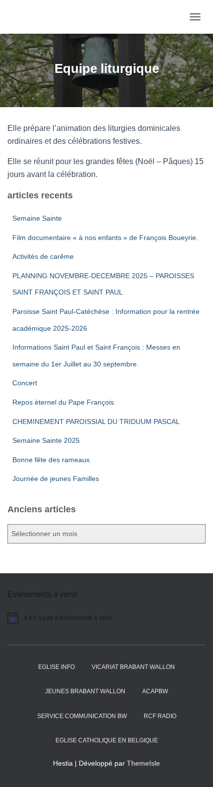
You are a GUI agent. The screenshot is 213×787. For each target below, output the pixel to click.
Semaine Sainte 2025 (46, 440)
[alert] (106, 618)
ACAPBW (155, 691)
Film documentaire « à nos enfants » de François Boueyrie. (105, 238)
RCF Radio (160, 716)
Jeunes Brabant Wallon (85, 691)
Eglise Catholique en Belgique (106, 740)
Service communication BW (82, 716)
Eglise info (56, 667)
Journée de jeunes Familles (55, 479)
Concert (24, 383)
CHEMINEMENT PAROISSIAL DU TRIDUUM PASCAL (96, 421)
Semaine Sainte (37, 218)
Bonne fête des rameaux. (52, 460)
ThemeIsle (143, 763)
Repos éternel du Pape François (63, 402)
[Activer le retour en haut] (193, 767)
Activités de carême (43, 256)
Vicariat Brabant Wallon (133, 667)
